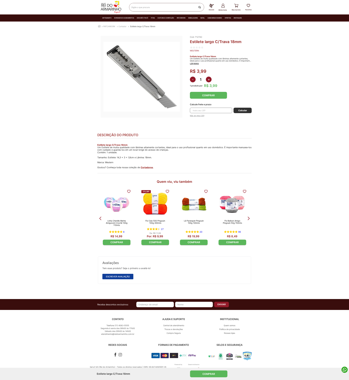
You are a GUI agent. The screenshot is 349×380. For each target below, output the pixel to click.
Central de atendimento (173, 325)
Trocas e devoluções (173, 329)
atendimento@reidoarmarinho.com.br (117, 334)
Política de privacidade (229, 329)
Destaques (238, 18)
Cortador (122, 26)
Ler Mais (194, 64)
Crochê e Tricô (142, 18)
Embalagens (193, 18)
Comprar (208, 95)
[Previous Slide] (100, 218)
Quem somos (229, 325)
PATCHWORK (109, 26)
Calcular (242, 110)
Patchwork (181, 18)
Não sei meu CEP (197, 116)
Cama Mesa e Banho (214, 18)
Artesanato (107, 18)
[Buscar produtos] (200, 7)
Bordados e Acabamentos (124, 18)
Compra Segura (174, 333)
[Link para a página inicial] (99, 26)
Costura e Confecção (165, 18)
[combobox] (166, 7)
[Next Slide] (248, 218)
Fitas (153, 18)
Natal (202, 18)
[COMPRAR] (116, 242)
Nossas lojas (229, 333)
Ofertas (228, 18)
